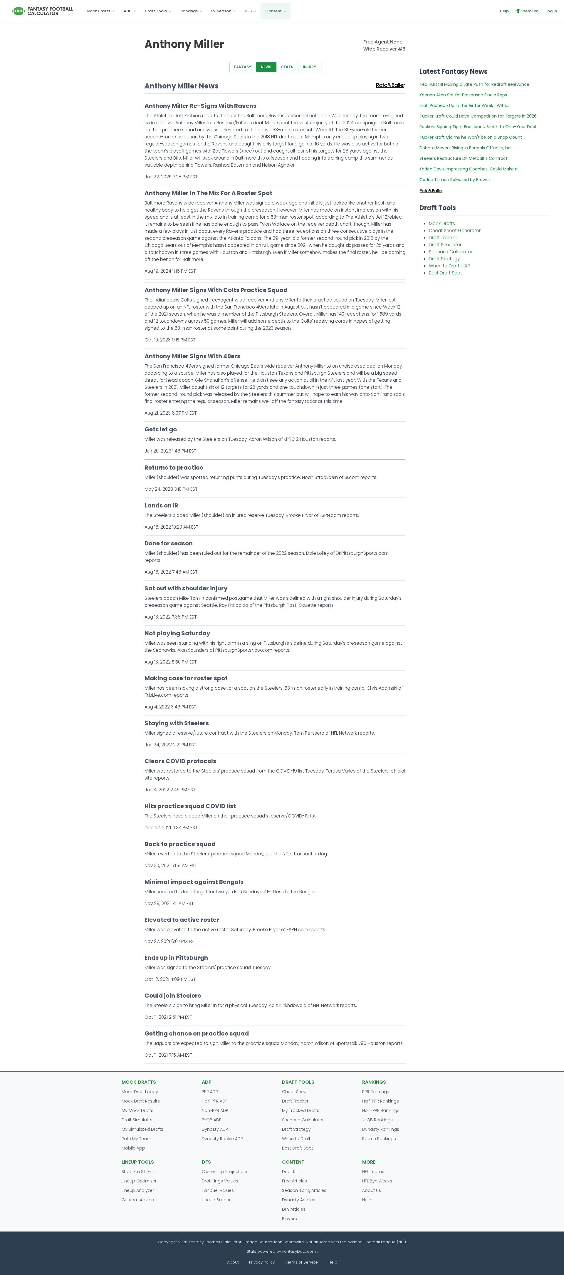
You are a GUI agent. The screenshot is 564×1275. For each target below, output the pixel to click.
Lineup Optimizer (139, 1181)
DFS (248, 11)
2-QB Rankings (377, 1120)
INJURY (309, 66)
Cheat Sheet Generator (455, 230)
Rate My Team (136, 1139)
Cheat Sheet (295, 1092)
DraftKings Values (220, 1181)
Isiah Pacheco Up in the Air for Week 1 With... (464, 105)
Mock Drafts (98, 11)
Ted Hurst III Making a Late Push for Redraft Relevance (474, 84)
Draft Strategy (444, 259)
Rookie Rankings (379, 1139)
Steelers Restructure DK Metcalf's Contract (463, 158)
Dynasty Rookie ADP (222, 1139)
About (233, 1262)
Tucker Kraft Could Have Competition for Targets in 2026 (478, 116)
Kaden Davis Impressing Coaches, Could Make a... (469, 169)
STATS (287, 66)
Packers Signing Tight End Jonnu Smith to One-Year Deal (477, 127)
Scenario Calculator (450, 252)
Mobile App (133, 1148)
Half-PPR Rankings (380, 1101)
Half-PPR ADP (215, 1101)
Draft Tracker (443, 237)
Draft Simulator (445, 245)
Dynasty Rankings (380, 1129)
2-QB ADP (211, 1120)
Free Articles (294, 1181)
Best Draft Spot (445, 273)
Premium (529, 11)
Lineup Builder (216, 1200)
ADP (127, 11)
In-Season (221, 11)
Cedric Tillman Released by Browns (455, 179)
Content (273, 11)
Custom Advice (138, 1200)
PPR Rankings (375, 1092)
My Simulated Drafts (142, 1129)
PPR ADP (210, 1092)
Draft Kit (290, 1172)
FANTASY (242, 66)
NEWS (266, 66)
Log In (551, 11)
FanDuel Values (218, 1190)
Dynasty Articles (298, 1200)
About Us (371, 1190)
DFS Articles (294, 1209)
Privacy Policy (262, 1262)
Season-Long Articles (304, 1190)
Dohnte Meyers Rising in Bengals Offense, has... (467, 148)
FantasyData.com (299, 1251)
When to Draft (296, 1139)
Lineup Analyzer (138, 1190)
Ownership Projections (225, 1172)
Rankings (189, 11)
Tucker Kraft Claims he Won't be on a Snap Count (470, 137)
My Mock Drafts (137, 1110)
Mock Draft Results (141, 1101)
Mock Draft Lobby (140, 1092)
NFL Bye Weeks (377, 1181)
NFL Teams (373, 1172)
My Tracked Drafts (300, 1110)
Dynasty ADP (215, 1129)
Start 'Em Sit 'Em (138, 1172)
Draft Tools (156, 11)
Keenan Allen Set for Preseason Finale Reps (463, 95)
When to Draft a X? (449, 266)
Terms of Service (301, 1262)
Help (504, 11)
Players (289, 1219)
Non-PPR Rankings (381, 1110)
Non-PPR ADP (215, 1110)
